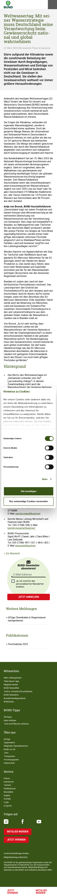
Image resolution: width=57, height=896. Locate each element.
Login (6, 802)
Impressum (9, 782)
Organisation (9, 742)
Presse (7, 778)
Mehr (45, 479)
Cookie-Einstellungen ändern (16, 853)
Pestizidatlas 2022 (18, 644)
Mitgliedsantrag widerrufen (16, 857)
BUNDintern (9, 702)
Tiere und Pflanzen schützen (16, 724)
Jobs (6, 753)
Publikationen (10, 788)
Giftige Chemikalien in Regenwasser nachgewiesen (27, 619)
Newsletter (8, 792)
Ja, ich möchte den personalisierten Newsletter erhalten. (30, 584)
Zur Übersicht (13, 553)
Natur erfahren (10, 720)
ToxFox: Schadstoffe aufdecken (18, 691)
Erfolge (7, 739)
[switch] (49, 448)
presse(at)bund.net (25, 545)
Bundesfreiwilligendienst (15, 698)
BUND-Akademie (11, 695)
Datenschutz (9, 763)
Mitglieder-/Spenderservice (16, 746)
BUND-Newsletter (11, 688)
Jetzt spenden (12, 891)
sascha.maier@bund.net (27, 513)
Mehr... (50, 870)
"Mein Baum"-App (11, 681)
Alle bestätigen (28, 491)
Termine (7, 785)
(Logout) (8, 806)
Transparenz (9, 756)
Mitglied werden (11, 684)
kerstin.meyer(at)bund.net (22, 528)
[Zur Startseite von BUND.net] (8, 4)
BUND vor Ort (9, 749)
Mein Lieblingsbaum (13, 678)
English (7, 795)
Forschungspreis (11, 759)
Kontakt (7, 799)
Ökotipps (8, 717)
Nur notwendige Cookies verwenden (28, 501)
